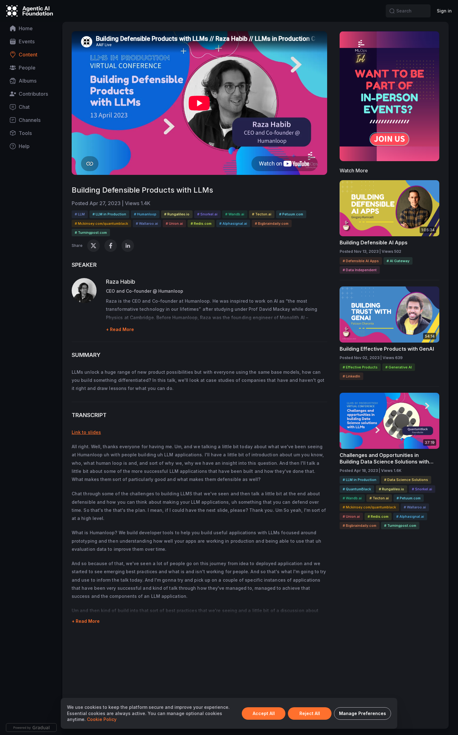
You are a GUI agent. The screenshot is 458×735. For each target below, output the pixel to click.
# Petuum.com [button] (291, 214)
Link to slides (86, 432)
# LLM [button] (80, 214)
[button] (392, 11)
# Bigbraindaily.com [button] (272, 223)
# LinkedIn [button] (351, 376)
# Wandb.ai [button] (234, 214)
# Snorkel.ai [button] (207, 214)
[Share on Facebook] (110, 245)
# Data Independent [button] (360, 270)
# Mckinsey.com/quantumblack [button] (101, 223)
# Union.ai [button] (174, 223)
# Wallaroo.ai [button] (147, 223)
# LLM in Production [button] (109, 214)
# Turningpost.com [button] (91, 232)
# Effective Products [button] (360, 367)
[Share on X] (93, 245)
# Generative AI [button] (398, 367)
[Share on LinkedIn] (128, 245)
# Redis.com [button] (201, 223)
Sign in (444, 10)
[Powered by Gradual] (31, 727)
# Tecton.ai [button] (261, 214)
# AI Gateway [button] (398, 261)
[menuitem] (31, 28)
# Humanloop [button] (145, 214)
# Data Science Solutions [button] (406, 480)
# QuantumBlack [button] (357, 489)
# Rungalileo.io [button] (176, 214)
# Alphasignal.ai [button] (233, 223)
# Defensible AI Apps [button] (361, 261)
